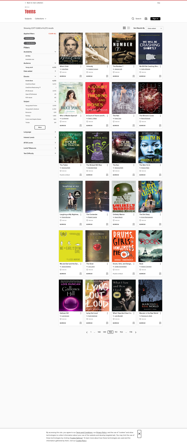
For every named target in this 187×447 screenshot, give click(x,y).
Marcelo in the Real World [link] (148, 313)
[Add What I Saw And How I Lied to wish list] (133, 323)
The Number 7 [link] (118, 66)
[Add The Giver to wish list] (107, 273)
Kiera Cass (118, 118)
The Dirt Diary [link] (144, 215)
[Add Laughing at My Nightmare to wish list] (80, 224)
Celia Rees (65, 69)
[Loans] (146, 19)
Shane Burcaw (66, 217)
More (40, 127)
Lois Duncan (65, 316)
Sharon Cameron (146, 266)
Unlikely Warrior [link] (119, 215)
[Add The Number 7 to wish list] (133, 76)
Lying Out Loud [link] (92, 313)
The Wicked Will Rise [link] (94, 165)
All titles (28, 56)
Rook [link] (141, 264)
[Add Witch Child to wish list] (80, 76)
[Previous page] (87, 332)
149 (104, 332)
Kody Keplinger (92, 316)
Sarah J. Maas (92, 118)
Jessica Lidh (118, 69)
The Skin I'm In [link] (144, 165)
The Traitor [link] (64, 165)
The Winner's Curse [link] (146, 116)
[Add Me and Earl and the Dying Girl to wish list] (80, 273)
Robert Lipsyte (92, 217)
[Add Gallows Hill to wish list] (80, 323)
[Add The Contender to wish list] (107, 224)
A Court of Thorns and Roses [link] (96, 116)
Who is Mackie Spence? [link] (68, 116)
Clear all (52, 34)
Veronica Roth (66, 168)
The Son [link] (116, 165)
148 (99, 332)
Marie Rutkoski (145, 118)
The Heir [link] (116, 116)
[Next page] (136, 332)
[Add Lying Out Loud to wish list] (107, 323)
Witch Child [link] (64, 66)
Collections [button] (40, 19)
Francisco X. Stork (146, 316)
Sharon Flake (145, 168)
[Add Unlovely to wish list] (107, 76)
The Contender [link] (91, 215)
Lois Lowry (91, 266)
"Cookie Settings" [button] (76, 438)
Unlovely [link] (89, 66)
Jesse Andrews (66, 266)
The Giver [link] (90, 264)
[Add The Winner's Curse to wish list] (160, 125)
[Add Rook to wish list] (160, 273)
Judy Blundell (119, 316)
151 (116, 332)
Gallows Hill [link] (64, 313)
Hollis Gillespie (145, 69)
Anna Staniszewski (147, 217)
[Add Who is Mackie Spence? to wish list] (80, 125)
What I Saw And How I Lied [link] (123, 313)
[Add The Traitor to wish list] (80, 175)
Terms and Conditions (84, 432)
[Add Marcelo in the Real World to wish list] (160, 323)
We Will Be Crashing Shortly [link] (149, 66)
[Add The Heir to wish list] (133, 125)
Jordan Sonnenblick (121, 266)
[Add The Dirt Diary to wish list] (160, 224)
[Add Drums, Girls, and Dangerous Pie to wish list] (133, 273)
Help (158, 3)
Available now (30, 59)
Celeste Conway (93, 69)
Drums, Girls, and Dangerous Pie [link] (123, 264)
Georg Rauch (119, 217)
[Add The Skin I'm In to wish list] (160, 175)
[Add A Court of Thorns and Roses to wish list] (107, 125)
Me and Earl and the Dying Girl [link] (70, 264)
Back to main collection (35, 3)
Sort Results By (139, 28)
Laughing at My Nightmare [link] (70, 215)
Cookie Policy (81, 441)
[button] (136, 19)
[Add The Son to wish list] (133, 175)
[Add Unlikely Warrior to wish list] (133, 224)
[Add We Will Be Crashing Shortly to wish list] (160, 76)
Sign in (155, 19)
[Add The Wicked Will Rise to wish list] (107, 175)
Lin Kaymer (65, 118)
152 (121, 332)
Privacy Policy (101, 432)
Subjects (28, 19)
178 (130, 332)
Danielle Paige (92, 168)
